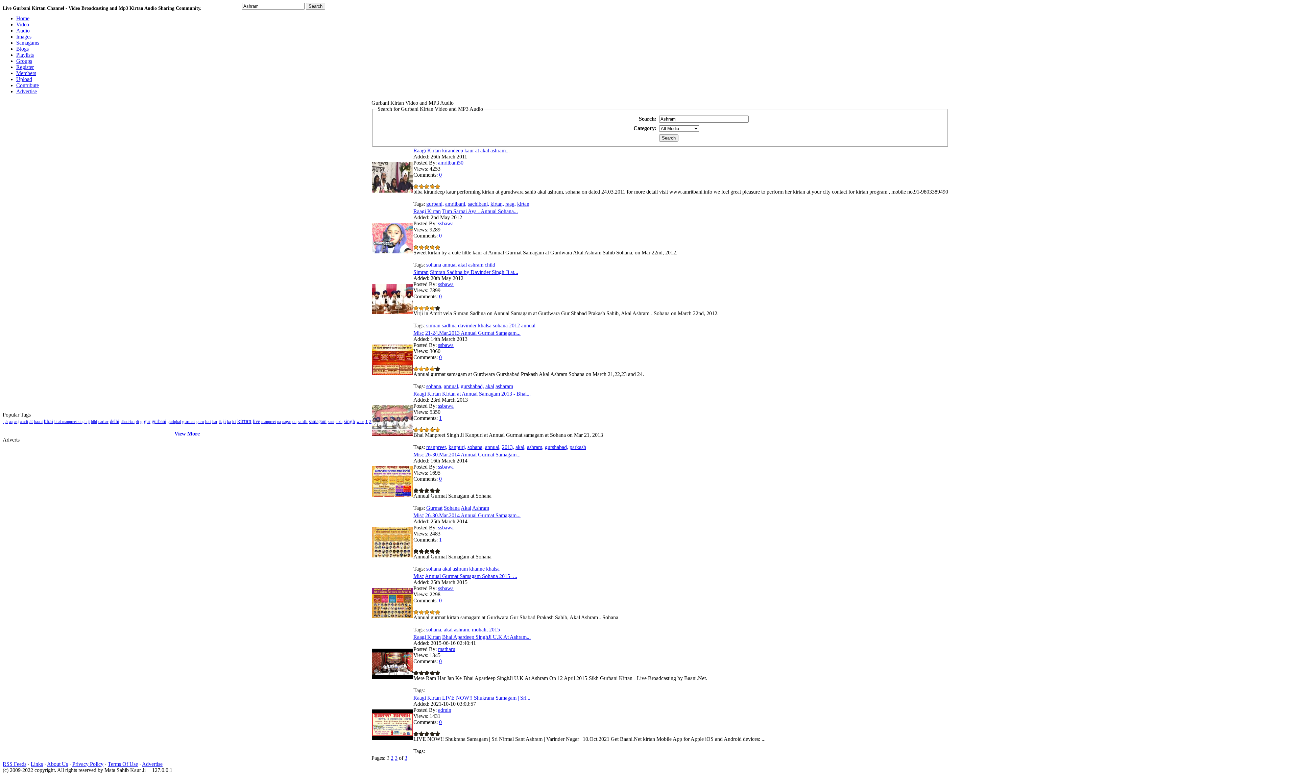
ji (224, 421)
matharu (446, 649)
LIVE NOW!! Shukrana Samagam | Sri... (486, 698)
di (137, 422)
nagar (286, 421)
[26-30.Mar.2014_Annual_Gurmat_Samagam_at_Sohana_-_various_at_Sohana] (392, 495)
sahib (303, 421)
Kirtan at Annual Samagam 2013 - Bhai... (486, 394)
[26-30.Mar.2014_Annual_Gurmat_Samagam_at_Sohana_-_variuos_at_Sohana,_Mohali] (392, 555)
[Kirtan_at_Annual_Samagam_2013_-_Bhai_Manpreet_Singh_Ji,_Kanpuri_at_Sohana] (392, 434)
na (279, 421)
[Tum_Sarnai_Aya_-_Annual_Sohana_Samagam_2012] (392, 251)
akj (16, 421)
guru (200, 421)
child (490, 265)
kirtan (244, 421)
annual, (451, 386)
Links (37, 764)
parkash (578, 447)
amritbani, (455, 204)
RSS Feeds (14, 764)
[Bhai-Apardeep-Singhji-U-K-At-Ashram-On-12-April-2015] (392, 677)
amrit (24, 421)
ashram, (535, 447)
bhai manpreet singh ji (72, 421)
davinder (467, 325)
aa (11, 421)
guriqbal (174, 421)
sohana (433, 265)
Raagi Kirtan (427, 150)
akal (462, 265)
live (256, 421)
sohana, (434, 386)
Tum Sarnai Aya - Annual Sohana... (480, 211)
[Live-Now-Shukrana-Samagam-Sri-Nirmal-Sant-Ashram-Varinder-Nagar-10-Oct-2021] (392, 738)
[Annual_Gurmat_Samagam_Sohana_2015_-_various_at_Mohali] (392, 616)
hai (208, 421)
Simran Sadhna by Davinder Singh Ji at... (474, 272)
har (214, 421)
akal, (520, 447)
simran (433, 325)
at (31, 421)
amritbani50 (450, 163)
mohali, (480, 629)
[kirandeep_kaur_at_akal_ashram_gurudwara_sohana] (392, 191)
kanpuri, (457, 447)
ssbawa (446, 223)
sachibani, (478, 204)
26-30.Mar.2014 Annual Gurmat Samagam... (473, 454)
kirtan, (497, 204)
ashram (475, 265)
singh (349, 421)
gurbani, (435, 204)
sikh (339, 421)
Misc (418, 333)
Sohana (452, 508)
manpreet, (436, 447)
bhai (48, 421)
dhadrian (128, 421)
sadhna (449, 325)
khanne (477, 569)
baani (38, 421)
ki (234, 421)
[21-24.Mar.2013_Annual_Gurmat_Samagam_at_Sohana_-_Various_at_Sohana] (392, 373)
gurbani (159, 421)
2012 (514, 325)
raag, (510, 204)
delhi (114, 421)
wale (360, 421)
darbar (103, 421)
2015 (494, 629)
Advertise (152, 764)
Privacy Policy (87, 764)
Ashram (480, 508)
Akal (466, 508)
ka (229, 421)
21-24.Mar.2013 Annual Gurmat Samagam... (473, 333)
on (294, 421)
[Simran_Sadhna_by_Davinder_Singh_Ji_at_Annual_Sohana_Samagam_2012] (392, 312)
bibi (94, 421)
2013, (508, 447)
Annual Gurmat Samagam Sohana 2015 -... (471, 576)
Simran (421, 272)
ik (220, 421)
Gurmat (434, 508)
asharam (504, 386)
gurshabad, (472, 386)
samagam (318, 421)
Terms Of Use (123, 764)
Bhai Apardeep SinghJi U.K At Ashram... (486, 637)
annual (449, 265)
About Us (57, 764)
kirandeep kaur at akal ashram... (476, 150)
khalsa (484, 325)
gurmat (188, 421)
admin (444, 710)
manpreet (268, 421)
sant (331, 421)
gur (147, 421)
